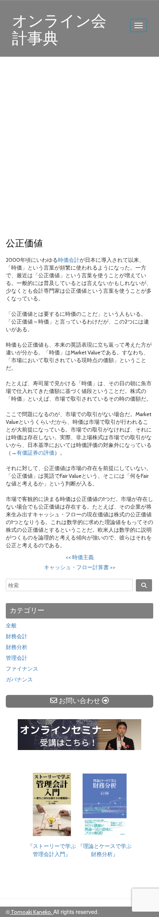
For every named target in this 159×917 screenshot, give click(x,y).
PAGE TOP (146, 882)
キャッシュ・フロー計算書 (79, 567)
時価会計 (69, 259)
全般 (11, 625)
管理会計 (16, 657)
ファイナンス (22, 668)
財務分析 (16, 647)
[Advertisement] (79, 147)
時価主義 (80, 557)
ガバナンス (19, 679)
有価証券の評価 (35, 452)
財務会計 (16, 636)
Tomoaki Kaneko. (31, 912)
